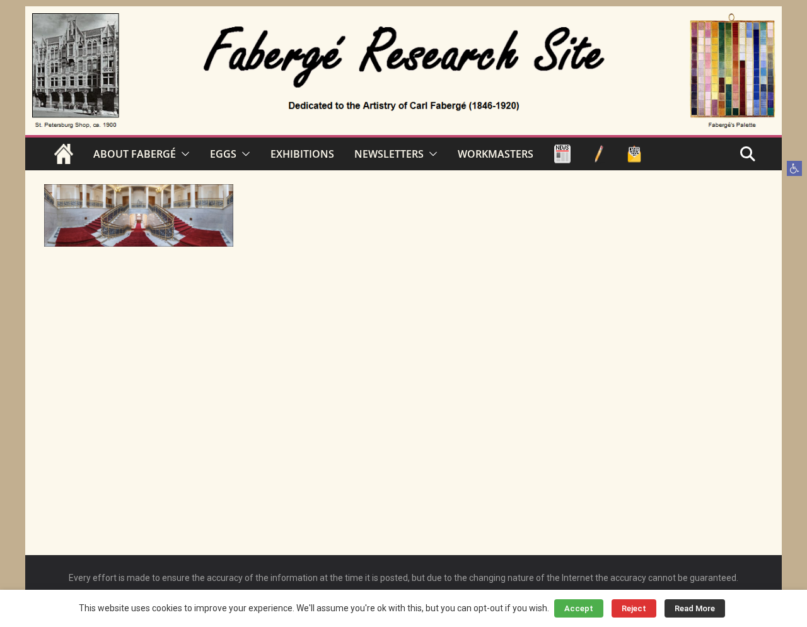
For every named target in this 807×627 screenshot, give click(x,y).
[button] (794, 168)
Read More (695, 608)
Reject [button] (634, 608)
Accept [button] (578, 608)
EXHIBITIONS (302, 154)
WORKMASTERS (495, 154)
